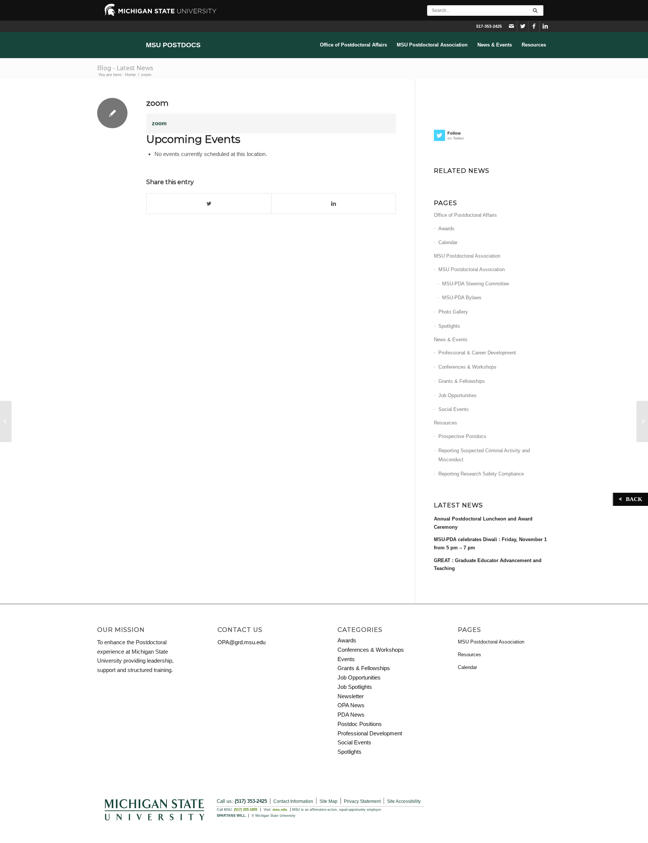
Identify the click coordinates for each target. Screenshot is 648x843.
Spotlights (449, 326)
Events (346, 659)
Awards (446, 228)
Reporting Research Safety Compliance (481, 474)
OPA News (351, 705)
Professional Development (370, 733)
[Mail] (511, 26)
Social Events (453, 409)
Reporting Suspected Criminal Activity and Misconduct (484, 455)
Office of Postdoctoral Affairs (465, 215)
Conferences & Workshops (467, 367)
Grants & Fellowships (461, 381)
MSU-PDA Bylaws (462, 297)
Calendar (448, 242)
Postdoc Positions (360, 724)
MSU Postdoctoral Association (467, 256)
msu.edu (280, 810)
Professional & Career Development (477, 353)
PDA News (351, 714)
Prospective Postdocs (462, 436)
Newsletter (351, 696)
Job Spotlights (355, 687)
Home (130, 74)
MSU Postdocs (173, 45)
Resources (445, 423)
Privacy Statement (362, 801)
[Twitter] (522, 26)
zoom (157, 103)
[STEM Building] (6, 421)
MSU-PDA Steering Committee (475, 283)
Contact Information (293, 801)
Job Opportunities (457, 395)
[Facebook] (533, 26)
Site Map (329, 801)
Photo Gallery (453, 312)
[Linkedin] (545, 26)
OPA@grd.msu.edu (242, 642)
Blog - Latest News (125, 68)
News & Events (451, 339)
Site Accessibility (404, 801)
